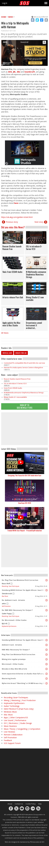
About (10, 804)
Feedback (8, 740)
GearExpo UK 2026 (24, 503)
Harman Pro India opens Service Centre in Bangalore (23, 367)
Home (3, 17)
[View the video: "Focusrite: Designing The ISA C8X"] (24, 463)
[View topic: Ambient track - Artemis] (46, 645)
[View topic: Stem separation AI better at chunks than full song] (46, 674)
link (12, 242)
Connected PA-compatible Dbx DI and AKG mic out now (24, 363)
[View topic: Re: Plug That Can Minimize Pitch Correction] (46, 580)
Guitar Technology (11, 706)
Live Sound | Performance (15, 720)
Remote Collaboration (13, 734)
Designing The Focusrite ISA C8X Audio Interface (24, 475)
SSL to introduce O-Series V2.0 (15, 383)
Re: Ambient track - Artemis (13, 600)
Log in (4, 3)
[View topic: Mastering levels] (46, 678)
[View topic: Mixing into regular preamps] (46, 659)
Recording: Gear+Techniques (10, 586)
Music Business (10, 726)
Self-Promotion (6, 606)
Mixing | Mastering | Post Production (20, 700)
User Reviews (9, 732)
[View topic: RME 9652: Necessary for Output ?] (46, 650)
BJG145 (4, 623)
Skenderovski (7, 593)
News (10, 17)
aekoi (4, 603)
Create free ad (21, 352)
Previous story (12, 222)
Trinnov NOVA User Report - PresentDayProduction (24, 530)
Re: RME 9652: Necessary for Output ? (17, 610)
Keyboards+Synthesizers (9, 626)
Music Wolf (6, 583)
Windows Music (10, 712)
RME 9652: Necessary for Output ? (16, 650)
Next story (38, 222)
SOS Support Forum (12, 743)
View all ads (7, 352)
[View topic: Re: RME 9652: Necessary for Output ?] (46, 610)
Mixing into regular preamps (14, 659)
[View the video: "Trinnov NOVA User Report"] (24, 518)
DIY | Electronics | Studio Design (18, 723)
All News (4, 333)
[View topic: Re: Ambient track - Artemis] (46, 600)
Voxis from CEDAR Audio (13, 388)
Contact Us (19, 804)
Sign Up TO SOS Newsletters (24, 406)
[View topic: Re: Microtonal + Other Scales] (46, 620)
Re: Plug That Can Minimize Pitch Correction (20, 580)
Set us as (41, 17)
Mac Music (5, 596)
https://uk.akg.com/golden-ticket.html (17, 217)
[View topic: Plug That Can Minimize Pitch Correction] (46, 654)
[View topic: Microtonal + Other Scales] (46, 664)
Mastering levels (9, 678)
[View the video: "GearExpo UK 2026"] (24, 490)
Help (40, 804)
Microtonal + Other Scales (13, 664)
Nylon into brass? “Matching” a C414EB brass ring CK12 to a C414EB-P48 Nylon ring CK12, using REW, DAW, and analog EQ (24, 683)
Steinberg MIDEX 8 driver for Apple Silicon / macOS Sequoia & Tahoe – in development (24, 590)
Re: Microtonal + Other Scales (14, 620)
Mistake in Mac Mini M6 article (14, 669)
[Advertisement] (24, 428)
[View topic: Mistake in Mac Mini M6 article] (46, 669)
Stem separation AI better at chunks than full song (23, 674)
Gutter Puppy (7, 613)
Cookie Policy (31, 804)
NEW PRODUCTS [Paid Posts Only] (18, 709)
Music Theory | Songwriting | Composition (22, 729)
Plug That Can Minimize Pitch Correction (18, 654)
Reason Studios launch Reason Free (17, 379)
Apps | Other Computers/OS (16, 717)
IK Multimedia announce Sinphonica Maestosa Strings (24, 393)
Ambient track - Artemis (12, 645)
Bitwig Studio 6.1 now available (15, 397)
